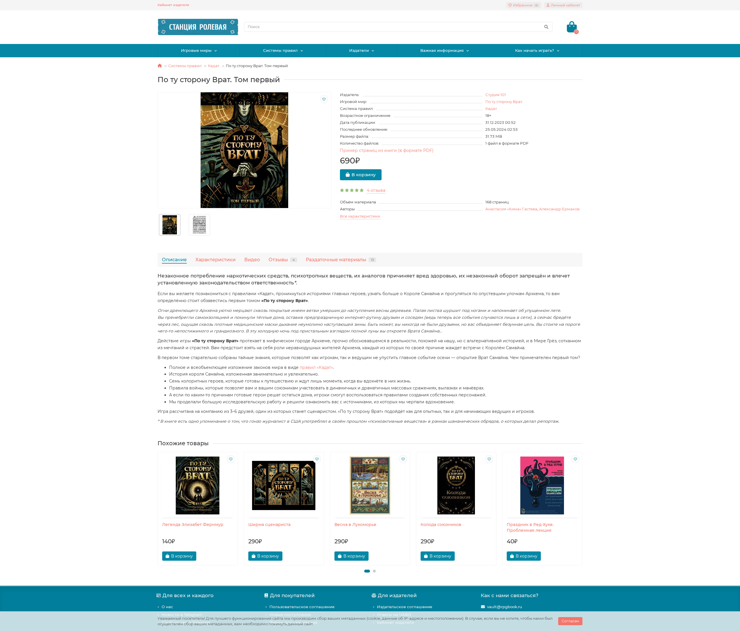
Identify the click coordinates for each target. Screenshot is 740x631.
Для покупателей (292, 595)
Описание (174, 259)
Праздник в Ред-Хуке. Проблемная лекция (530, 527)
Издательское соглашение (404, 606)
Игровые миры (196, 50)
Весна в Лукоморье (355, 524)
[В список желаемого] (324, 99)
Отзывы (282, 259)
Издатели (359, 50)
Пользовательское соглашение (301, 606)
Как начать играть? (534, 50)
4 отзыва (376, 190)
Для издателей (397, 595)
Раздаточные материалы (340, 259)
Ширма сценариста (269, 524)
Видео (252, 259)
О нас (167, 606)
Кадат (213, 65)
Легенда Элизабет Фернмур (192, 524)
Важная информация (442, 50)
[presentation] (158, 509)
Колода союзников (441, 524)
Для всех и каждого (188, 595)
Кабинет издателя (173, 5)
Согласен (570, 621)
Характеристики (215, 259)
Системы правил (280, 50)
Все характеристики (360, 216)
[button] (367, 571)
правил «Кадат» (316, 367)
